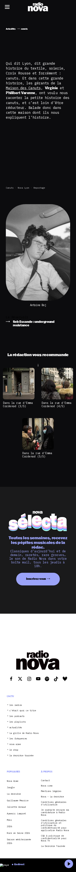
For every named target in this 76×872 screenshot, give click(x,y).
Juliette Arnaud (16, 806)
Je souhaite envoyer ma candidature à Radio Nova (55, 812)
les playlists (17, 722)
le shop (13, 750)
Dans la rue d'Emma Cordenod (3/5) (18, 404)
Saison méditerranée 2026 (19, 841)
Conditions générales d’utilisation (53, 803)
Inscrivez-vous (36, 579)
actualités (15, 727)
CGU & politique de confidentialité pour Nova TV (53, 838)
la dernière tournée (21, 755)
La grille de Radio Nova (24, 733)
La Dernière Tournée (53, 846)
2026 (9, 826)
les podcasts (17, 716)
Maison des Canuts (23, 88)
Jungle (10, 787)
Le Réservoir (17, 317)
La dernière (14, 793)
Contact (45, 780)
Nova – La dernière (52, 796)
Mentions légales (51, 791)
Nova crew (46, 786)
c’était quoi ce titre (22, 710)
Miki (9, 819)
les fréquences (18, 738)
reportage (39, 187)
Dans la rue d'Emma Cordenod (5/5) (37, 454)
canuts (9, 187)
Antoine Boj (38, 305)
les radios (15, 705)
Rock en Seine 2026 (18, 832)
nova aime (15, 744)
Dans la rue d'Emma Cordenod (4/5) (56, 404)
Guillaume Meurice (17, 800)
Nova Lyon (23, 187)
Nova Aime (12, 780)
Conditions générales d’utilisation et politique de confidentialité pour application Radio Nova (55, 825)
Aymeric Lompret (16, 813)
